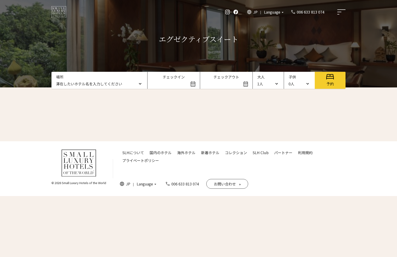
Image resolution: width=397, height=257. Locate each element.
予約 (330, 84)
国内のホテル (161, 152)
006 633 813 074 (310, 12)
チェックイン (174, 77)
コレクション (236, 152)
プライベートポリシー (140, 160)
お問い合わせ (225, 184)
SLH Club (260, 152)
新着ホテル (210, 152)
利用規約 (305, 152)
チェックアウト (226, 77)
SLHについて (133, 152)
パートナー (283, 152)
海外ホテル (186, 152)
